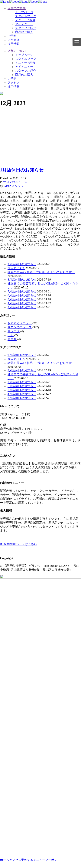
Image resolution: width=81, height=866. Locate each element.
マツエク (14, 331)
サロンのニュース (15, 182)
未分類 (12, 339)
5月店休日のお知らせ (22, 299)
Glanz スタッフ (14, 185)
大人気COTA (16, 268)
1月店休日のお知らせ (22, 169)
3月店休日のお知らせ (22, 307)
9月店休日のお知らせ (22, 264)
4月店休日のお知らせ (22, 303)
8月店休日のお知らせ (22, 279)
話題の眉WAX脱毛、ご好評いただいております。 (41, 272)
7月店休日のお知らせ (22, 291)
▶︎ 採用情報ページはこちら (18, 544)
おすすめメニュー (20, 323)
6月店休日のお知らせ (22, 295)
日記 (11, 335)
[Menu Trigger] (77, 42)
